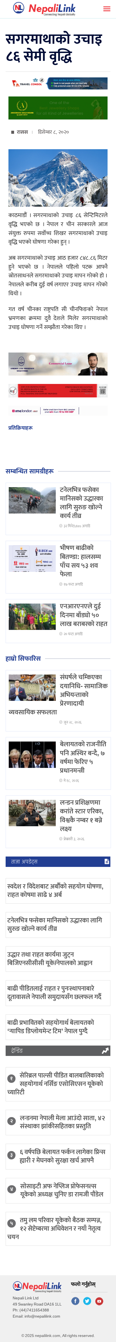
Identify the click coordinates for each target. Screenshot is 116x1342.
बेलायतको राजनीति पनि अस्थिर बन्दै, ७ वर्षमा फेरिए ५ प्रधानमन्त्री (83, 757)
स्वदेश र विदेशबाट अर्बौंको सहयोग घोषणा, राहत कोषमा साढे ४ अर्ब (55, 890)
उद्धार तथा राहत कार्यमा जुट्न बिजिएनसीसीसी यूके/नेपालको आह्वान (49, 958)
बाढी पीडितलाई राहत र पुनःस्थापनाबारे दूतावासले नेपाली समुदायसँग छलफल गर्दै (54, 992)
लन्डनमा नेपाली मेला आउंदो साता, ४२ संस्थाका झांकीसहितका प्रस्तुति (62, 1122)
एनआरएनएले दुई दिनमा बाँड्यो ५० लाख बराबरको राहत (84, 615)
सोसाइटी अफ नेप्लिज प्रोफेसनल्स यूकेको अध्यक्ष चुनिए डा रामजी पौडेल (61, 1190)
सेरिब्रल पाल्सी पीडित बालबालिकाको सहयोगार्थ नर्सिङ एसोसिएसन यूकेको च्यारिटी (55, 1084)
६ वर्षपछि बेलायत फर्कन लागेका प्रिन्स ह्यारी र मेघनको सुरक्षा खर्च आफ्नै (62, 1156)
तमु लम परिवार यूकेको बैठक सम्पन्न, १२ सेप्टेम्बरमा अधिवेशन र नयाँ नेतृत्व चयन (54, 1228)
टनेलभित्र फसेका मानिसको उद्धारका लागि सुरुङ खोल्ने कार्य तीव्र (81, 503)
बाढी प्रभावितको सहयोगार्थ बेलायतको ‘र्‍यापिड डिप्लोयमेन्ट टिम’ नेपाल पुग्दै (50, 1027)
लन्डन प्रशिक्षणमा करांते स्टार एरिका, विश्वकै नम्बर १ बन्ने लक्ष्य (82, 816)
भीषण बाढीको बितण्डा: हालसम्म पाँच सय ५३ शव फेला (80, 561)
